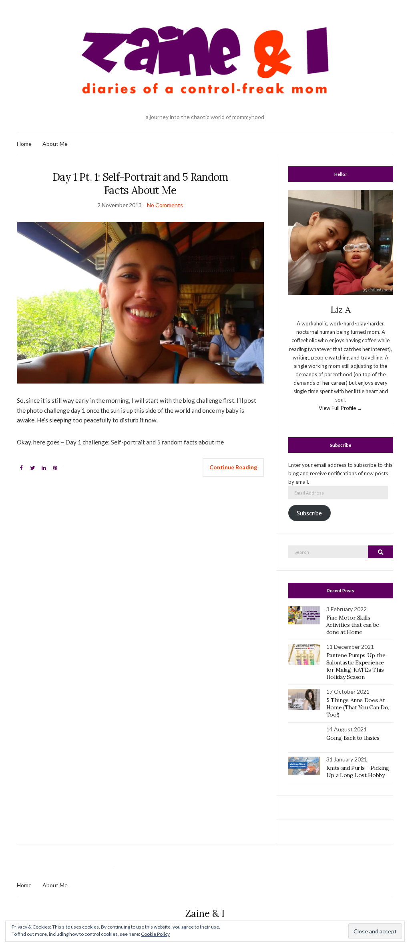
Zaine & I (205, 913)
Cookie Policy (155, 934)
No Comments (165, 205)
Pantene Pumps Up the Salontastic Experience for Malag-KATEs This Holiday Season (356, 666)
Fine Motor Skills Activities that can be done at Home (352, 625)
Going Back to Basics (353, 737)
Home (24, 143)
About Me (55, 143)
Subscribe (309, 513)
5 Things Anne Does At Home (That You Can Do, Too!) (357, 707)
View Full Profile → (340, 408)
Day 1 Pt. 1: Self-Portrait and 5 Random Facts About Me (140, 183)
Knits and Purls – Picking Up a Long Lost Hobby (357, 771)
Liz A (340, 309)
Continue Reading (233, 467)
